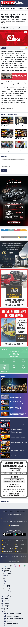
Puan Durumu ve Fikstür (8, 548)
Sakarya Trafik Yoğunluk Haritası (20, 545)
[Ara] (2, 5)
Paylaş (4, 47)
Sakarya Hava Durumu (20, 540)
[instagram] (15, 565)
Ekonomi (9, 590)
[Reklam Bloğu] (14, 201)
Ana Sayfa (7, 568)
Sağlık (8, 595)
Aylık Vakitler (4, 371)
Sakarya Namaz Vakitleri (6, 545)
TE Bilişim (17, 561)
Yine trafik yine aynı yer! (6, 137)
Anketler (6, 606)
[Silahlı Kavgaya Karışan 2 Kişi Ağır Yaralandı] (14, 38)
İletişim (6, 610)
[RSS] (20, 531)
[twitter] (10, 565)
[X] (10, 531)
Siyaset (9, 591)
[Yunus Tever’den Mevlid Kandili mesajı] (21, 144)
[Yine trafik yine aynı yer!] (7, 132)
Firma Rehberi (8, 601)
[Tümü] (26, 501)
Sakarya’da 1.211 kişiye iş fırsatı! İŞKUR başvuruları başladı (7, 125)
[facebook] (6, 565)
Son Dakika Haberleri (7, 551)
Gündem (9, 586)
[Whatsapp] (17, 531)
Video (6, 598)
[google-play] (20, 535)
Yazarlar (14, 8)
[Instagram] (13, 531)
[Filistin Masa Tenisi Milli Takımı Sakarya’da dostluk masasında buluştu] (7, 144)
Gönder (4, 170)
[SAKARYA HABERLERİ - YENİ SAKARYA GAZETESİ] (12, 2)
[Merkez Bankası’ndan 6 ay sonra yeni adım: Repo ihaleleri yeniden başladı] (21, 120)
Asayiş (8, 585)
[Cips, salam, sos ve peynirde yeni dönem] (21, 132)
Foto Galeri (7, 596)
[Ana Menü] (4, 5)
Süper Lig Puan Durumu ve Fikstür (15, 620)
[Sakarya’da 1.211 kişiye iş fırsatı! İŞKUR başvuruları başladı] (7, 120)
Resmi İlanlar (5, 8)
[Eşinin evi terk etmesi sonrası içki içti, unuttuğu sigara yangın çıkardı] (5, 413)
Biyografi (6, 605)
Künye (21, 8)
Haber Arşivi (18, 551)
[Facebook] (8, 531)
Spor (8, 593)
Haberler (3, 12)
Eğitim (8, 588)
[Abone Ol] (26, 48)
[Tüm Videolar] (26, 376)
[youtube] (20, 565)
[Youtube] (15, 531)
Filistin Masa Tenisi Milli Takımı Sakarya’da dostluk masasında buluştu (7, 150)
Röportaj (6, 603)
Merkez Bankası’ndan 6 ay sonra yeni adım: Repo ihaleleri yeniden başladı (21, 125)
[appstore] (8, 535)
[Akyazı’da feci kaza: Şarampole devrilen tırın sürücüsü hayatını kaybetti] (5, 402)
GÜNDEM (9, 12)
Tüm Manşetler (19, 548)
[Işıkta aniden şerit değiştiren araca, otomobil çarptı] (5, 396)
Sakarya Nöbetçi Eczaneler (6, 541)
